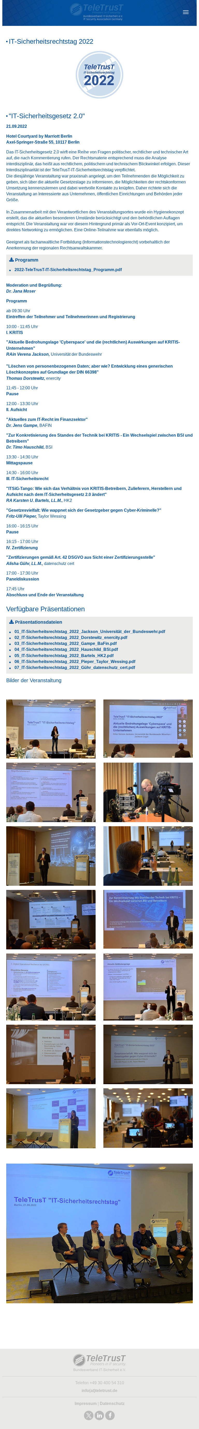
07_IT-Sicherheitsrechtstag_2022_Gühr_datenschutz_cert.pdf (75, 667)
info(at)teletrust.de (99, 1390)
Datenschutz (112, 1403)
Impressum (86, 1403)
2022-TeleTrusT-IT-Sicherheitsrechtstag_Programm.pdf (68, 269)
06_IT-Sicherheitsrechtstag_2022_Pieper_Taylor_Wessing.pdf (75, 661)
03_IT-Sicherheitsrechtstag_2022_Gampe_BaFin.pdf (66, 643)
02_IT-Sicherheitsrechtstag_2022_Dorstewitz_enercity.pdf (71, 637)
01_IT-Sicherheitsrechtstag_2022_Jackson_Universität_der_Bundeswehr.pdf (90, 631)
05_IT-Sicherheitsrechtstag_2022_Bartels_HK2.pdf (64, 655)
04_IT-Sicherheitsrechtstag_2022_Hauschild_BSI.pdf (66, 649)
